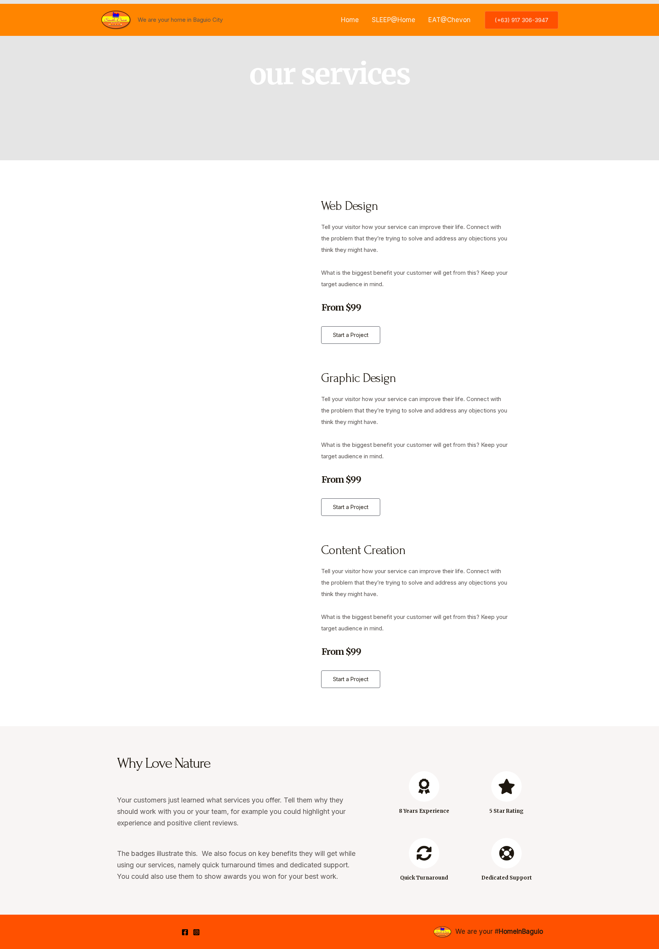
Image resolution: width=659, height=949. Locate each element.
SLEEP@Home (393, 20)
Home (350, 20)
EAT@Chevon (449, 20)
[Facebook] (185, 932)
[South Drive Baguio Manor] (116, 19)
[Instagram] (196, 932)
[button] (350, 335)
